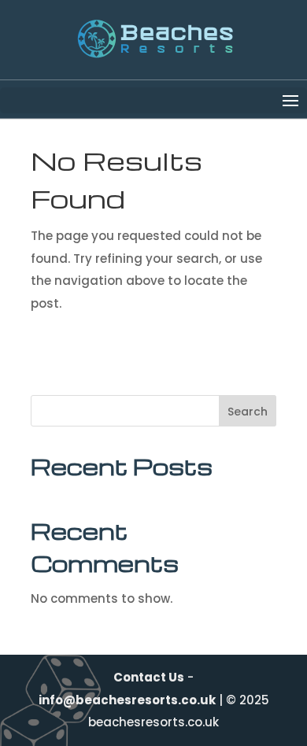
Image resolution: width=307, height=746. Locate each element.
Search (247, 411)
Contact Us (148, 677)
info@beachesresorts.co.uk (127, 700)
